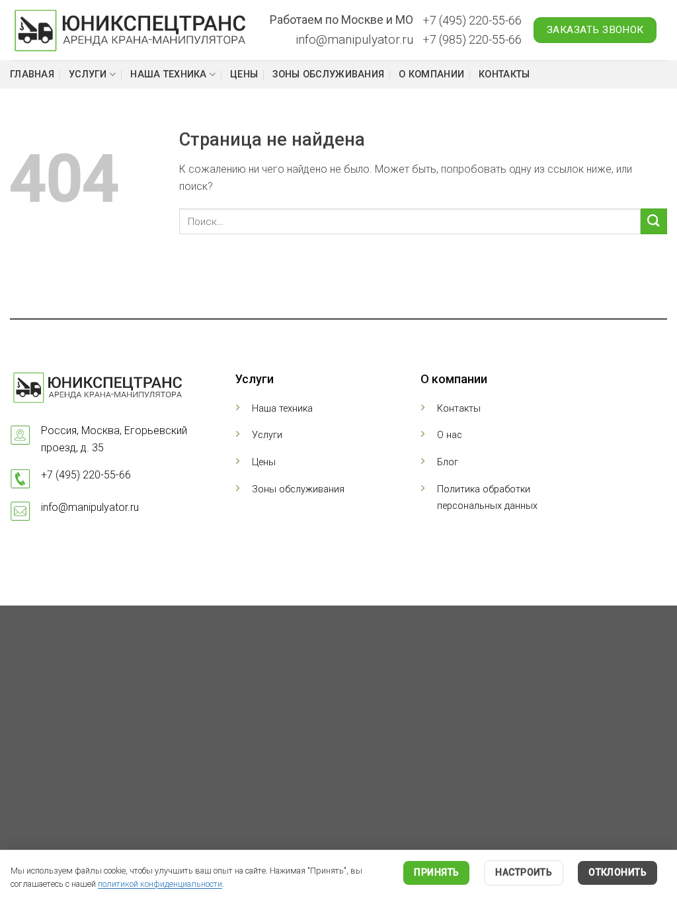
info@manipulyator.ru (354, 39)
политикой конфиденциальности (160, 884)
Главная (32, 74)
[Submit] (654, 221)
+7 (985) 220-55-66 (472, 39)
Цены (244, 74)
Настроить (523, 872)
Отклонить (617, 872)
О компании (431, 74)
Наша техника (168, 74)
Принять (436, 872)
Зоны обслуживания (328, 74)
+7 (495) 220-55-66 (472, 20)
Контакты (504, 74)
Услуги (88, 74)
